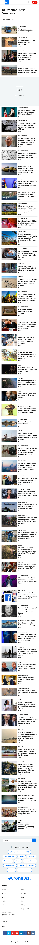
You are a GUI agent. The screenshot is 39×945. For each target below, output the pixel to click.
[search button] (34, 840)
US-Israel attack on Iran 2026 (19, 852)
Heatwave (7, 861)
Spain (22, 856)
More (3, 926)
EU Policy (23, 893)
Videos (23, 905)
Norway (31, 856)
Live (34, 2)
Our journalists (25, 909)
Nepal (22, 865)
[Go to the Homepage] (7, 2)
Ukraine (11, 870)
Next (22, 897)
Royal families (9, 865)
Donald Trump (30, 861)
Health (3, 901)
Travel (22, 901)
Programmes (5, 909)
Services (4, 921)
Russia (31, 865)
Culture (4, 905)
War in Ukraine (9, 856)
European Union (25, 870)
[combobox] (19, 840)
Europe (4, 889)
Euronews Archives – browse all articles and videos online (8, 914)
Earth (3, 897)
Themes (4, 885)
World (22, 889)
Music (18, 861)
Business (4, 893)
